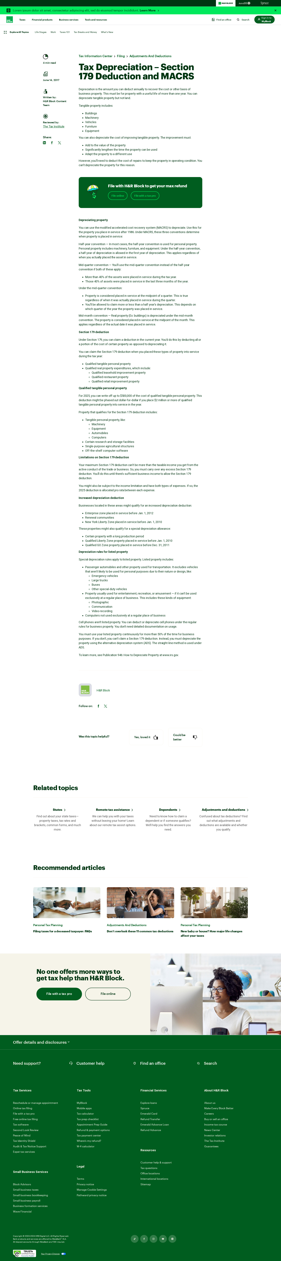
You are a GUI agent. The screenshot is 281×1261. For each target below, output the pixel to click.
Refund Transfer (150, 1119)
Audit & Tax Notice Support (29, 1146)
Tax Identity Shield (24, 1140)
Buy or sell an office (216, 1119)
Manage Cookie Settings (92, 1189)
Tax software (21, 1124)
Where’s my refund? (89, 1140)
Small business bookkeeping (30, 1195)
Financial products (42, 19)
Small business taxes (26, 1189)
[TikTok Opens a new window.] (135, 1239)
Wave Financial (22, 1211)
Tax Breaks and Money (85, 32)
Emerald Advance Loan (154, 1124)
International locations (154, 1179)
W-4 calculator (85, 1146)
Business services (68, 19)
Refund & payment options (93, 1130)
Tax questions (148, 1167)
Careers (209, 1113)
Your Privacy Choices (50, 1254)
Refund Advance (150, 1130)
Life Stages (41, 32)
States (57, 809)
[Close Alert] (275, 10)
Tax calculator (85, 1113)
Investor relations (215, 1135)
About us (209, 1102)
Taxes (22, 19)
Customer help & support (156, 1162)
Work (53, 32)
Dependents (168, 809)
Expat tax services (24, 1152)
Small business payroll (26, 1200)
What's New (107, 32)
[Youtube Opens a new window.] (163, 1239)
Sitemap (145, 1184)
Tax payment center (89, 1135)
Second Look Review (26, 1130)
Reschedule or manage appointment (35, 1102)
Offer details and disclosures (40, 1042)
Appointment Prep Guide (92, 1124)
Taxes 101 (65, 32)
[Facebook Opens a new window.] (144, 1239)
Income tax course (215, 1124)
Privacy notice (85, 1184)
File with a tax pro (145, 195)
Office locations (150, 1173)
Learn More (148, 10)
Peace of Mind (21, 1135)
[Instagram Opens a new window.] (153, 1239)
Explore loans (148, 1102)
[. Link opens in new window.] (24, 1254)
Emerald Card (148, 1113)
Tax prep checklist (88, 1119)
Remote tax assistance (113, 809)
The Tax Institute (53, 126)
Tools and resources (96, 19)
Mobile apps (84, 1108)
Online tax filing (22, 1108)
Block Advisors (22, 1184)
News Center (212, 1130)
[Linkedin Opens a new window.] (172, 1239)
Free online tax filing (25, 1119)
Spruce (144, 1108)
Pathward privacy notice (92, 1195)
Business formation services (30, 1205)
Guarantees (211, 1146)
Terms (80, 1178)
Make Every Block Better (219, 1108)
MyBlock (82, 1102)
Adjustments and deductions (223, 809)
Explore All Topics (19, 32)
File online (118, 195)
